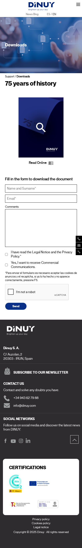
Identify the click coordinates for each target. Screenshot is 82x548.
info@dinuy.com (24, 406)
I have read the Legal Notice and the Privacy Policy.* (41, 254)
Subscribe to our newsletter (40, 372)
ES (48, 14)
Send (15, 306)
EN (54, 14)
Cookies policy (41, 523)
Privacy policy (41, 519)
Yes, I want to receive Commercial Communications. (34, 265)
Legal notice (41, 527)
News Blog (32, 14)
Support (9, 76)
